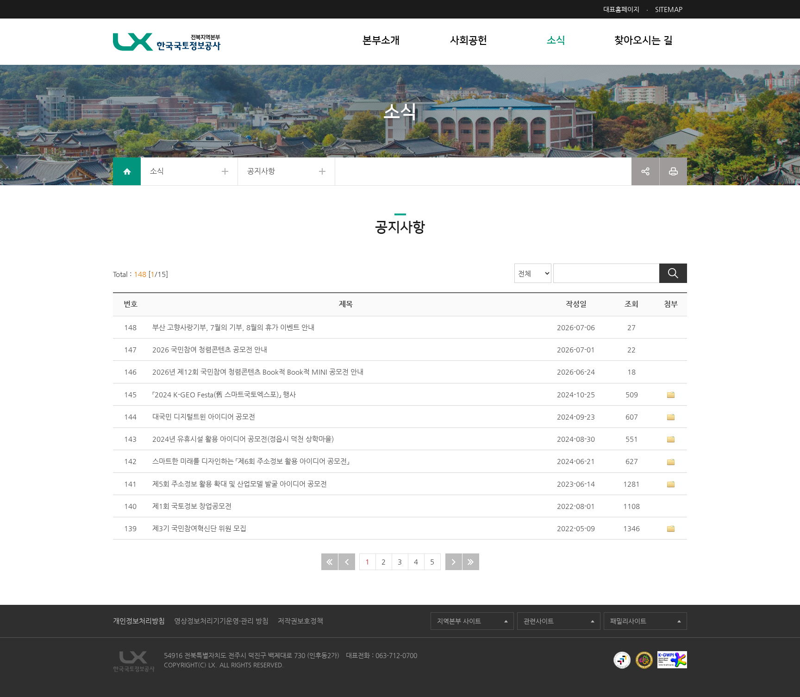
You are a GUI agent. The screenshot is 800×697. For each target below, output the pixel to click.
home (127, 171)
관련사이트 (539, 621)
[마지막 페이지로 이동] (470, 561)
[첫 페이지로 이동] (329, 561)
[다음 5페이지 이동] (453, 561)
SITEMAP (668, 9)
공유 (645, 171)
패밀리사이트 (628, 621)
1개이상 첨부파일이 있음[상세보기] (670, 395)
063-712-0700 (396, 655)
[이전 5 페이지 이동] (346, 561)
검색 (673, 273)
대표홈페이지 (621, 9)
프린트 (673, 171)
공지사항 (261, 171)
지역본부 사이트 (459, 621)
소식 (157, 171)
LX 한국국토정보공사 (167, 42)
